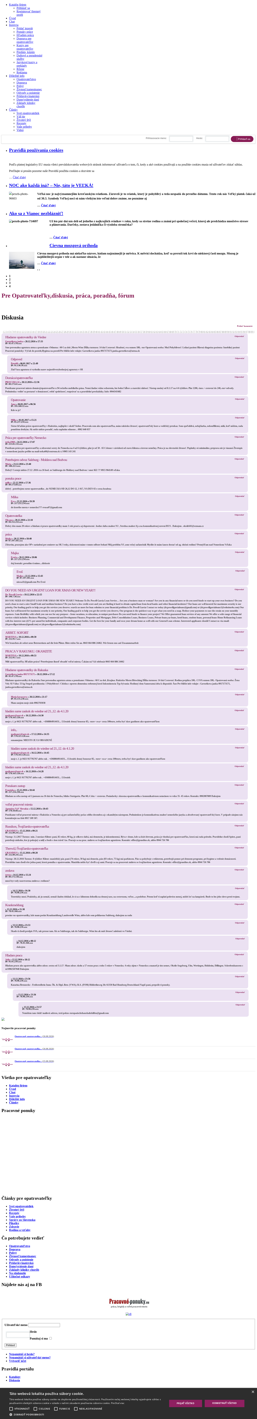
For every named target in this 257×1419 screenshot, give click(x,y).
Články (13, 109)
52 (128, 332)
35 (83, 332)
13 (25, 332)
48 (117, 332)
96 (244, 332)
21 (46, 332)
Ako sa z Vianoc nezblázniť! (36, 213)
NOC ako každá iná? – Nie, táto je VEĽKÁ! (51, 185)
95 (241, 332)
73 (183, 332)
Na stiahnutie (17, 1302)
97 (247, 332)
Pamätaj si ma (39, 1367)
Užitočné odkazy (19, 1305)
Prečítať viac (118, 1403)
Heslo (33, 1360)
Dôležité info (16, 75)
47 (115, 332)
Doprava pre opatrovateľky (25, 40)
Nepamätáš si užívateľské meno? (30, 1386)
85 (215, 332)
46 (112, 332)
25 (57, 332)
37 (88, 332)
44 (107, 332)
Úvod (12, 18)
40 (96, 332)
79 (199, 332)
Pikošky (14, 1252)
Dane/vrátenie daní (28, 99)
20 (44, 332)
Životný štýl (24, 119)
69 (173, 332)
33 (78, 332)
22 (49, 332)
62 (154, 332)
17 (36, 332)
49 (120, 332)
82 (207, 332)
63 (157, 332)
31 (73, 332)
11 (20, 332)
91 (231, 332)
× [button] (252, 1392)
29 (67, 332)
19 (41, 332)
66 (165, 332)
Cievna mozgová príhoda (73, 245)
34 (81, 332)
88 (223, 332)
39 (94, 332)
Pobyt (20, 86)
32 (75, 332)
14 (28, 332)
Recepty (21, 123)
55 (136, 332)
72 (181, 332)
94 (239, 332)
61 (152, 332)
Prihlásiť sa (23, 8)
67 (168, 332)
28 (65, 332)
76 (191, 332)
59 (146, 332)
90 (228, 332)
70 (175, 332)
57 (141, 332)
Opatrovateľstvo (26, 79)
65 (162, 332)
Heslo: (199, 138)
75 (189, 332)
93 (236, 332)
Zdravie (14, 1255)
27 (62, 332)
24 (54, 332)
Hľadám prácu (25, 35)
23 (52, 332)
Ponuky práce (25, 31)
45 (110, 332)
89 (225, 332)
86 (218, 332)
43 (104, 332)
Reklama (22, 72)
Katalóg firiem (17, 4)
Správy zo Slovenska (22, 1248)
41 (99, 332)
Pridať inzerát (25, 28)
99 (252, 332)
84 (212, 332)
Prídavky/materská (21, 1292)
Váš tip (21, 116)
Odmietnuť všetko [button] (224, 1403)
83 (210, 332)
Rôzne (20, 69)
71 (178, 332)
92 (233, 332)
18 (38, 332)
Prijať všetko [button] (185, 1403)
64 (160, 332)
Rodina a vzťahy (19, 1259)
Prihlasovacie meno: (156, 138)
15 (31, 332)
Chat (12, 21)
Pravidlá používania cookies (36, 150)
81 (204, 332)
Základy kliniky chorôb (24, 1298)
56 (139, 332)
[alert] (128, 1403)
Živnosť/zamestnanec (29, 89)
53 (131, 332)
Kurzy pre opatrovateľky (25, 47)
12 (23, 332)
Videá (20, 130)
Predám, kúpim (26, 52)
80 (202, 332)
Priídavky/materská (28, 96)
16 (33, 332)
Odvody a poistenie (28, 92)
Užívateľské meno (16, 1354)
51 (125, 332)
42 (102, 332)
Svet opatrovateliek (28, 113)
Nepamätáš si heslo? (22, 1383)
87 (220, 332)
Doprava (22, 82)
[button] (86, 1414)
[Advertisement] (114, 1175)
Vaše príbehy (24, 126)
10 (17, 332)
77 (194, 332)
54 (133, 332)
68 (170, 332)
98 (249, 332)
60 (149, 332)
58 (144, 332)
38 (91, 332)
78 (196, 332)
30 (70, 332)
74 (186, 332)
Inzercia (13, 25)
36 (86, 332)
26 (60, 332)
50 (123, 332)
